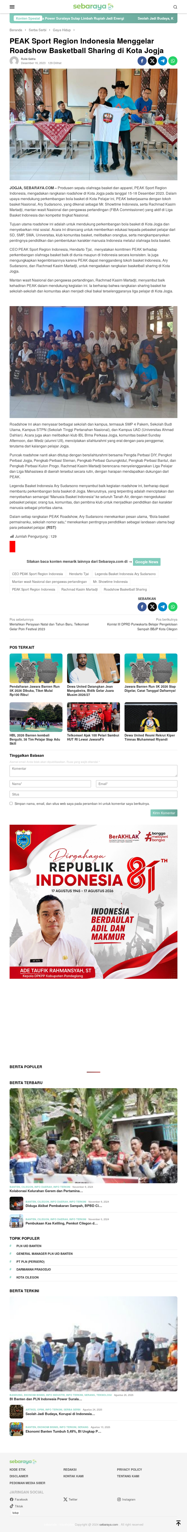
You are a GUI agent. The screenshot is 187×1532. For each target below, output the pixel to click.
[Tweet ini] (152, 60)
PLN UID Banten (28, 1246)
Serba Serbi (72, 1409)
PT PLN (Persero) (30, 1261)
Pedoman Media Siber (27, 1483)
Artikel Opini (35, 1409)
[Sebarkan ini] (142, 60)
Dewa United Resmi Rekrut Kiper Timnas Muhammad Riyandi (150, 737)
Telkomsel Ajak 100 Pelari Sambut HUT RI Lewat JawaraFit (93, 737)
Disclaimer (19, 1476)
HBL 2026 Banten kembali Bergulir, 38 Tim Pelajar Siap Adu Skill (35, 739)
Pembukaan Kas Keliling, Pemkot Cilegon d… (62, 1223)
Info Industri (55, 1395)
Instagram (128, 1499)
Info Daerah (43, 1186)
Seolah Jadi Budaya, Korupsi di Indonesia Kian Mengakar (107, 18)
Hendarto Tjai (79, 573)
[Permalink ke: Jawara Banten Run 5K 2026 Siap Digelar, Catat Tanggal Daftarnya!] (151, 668)
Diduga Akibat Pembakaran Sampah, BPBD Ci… (64, 1206)
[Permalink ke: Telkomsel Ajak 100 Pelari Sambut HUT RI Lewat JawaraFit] (93, 717)
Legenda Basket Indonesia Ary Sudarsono (125, 573)
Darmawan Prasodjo (33, 1269)
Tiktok (19, 1506)
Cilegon (27, 1186)
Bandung (16, 1395)
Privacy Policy (129, 1469)
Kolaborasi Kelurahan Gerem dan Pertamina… (46, 1191)
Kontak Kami (73, 1476)
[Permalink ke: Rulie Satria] (14, 60)
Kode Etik (18, 1469)
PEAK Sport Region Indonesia (33, 589)
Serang (89, 1395)
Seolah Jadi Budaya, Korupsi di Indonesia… (60, 1414)
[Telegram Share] (162, 60)
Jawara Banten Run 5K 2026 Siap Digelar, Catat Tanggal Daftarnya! (150, 688)
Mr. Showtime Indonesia (110, 581)
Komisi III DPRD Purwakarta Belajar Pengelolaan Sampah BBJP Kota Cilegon (142, 624)
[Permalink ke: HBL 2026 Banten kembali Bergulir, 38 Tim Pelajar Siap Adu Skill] (36, 717)
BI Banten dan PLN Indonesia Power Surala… (46, 1399)
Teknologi (104, 1395)
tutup (16, 1512)
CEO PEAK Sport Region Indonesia (37, 573)
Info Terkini (61, 1186)
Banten (15, 1186)
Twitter (73, 1499)
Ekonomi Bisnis (34, 1395)
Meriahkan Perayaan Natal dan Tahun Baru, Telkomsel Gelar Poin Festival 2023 (49, 624)
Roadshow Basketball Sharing (125, 589)
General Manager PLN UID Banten (44, 1253)
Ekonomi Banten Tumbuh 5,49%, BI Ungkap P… (63, 1431)
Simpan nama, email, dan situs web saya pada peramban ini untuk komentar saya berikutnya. (82, 803)
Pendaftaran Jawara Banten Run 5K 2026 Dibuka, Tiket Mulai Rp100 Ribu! (35, 690)
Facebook (21, 1499)
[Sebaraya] (93, 6)
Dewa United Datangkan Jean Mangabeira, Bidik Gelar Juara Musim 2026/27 (90, 690)
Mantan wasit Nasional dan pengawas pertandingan (49, 581)
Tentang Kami (128, 1476)
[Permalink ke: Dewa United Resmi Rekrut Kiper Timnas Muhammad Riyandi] (151, 717)
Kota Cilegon (27, 1277)
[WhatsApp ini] (172, 60)
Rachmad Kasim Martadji (79, 589)
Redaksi (70, 1469)
